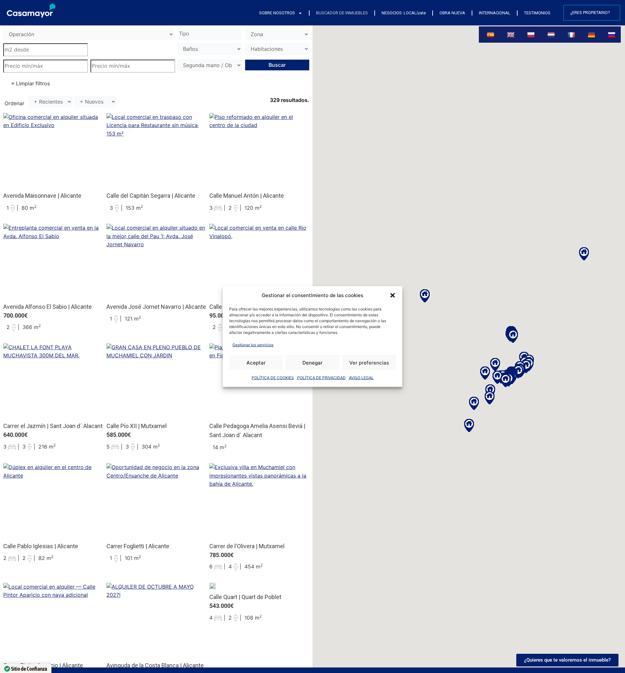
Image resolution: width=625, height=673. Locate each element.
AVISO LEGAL (361, 377)
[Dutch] (552, 34)
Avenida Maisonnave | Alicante (42, 195)
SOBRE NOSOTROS (277, 12)
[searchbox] (210, 34)
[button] (392, 295)
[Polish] (531, 34)
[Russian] (612, 34)
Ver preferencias (369, 362)
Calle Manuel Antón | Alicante (246, 195)
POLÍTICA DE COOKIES (273, 377)
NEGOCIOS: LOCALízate (404, 12)
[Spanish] (491, 34)
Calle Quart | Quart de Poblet (245, 597)
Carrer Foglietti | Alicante (137, 546)
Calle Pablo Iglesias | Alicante (40, 546)
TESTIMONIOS (537, 12)
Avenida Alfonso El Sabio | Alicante (47, 306)
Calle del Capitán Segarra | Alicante (150, 195)
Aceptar (256, 362)
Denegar (312, 362)
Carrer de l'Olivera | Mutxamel (247, 546)
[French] (572, 34)
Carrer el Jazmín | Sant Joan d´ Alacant (53, 425)
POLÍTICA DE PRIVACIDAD (321, 377)
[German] (592, 34)
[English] (511, 34)
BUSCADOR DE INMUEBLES (342, 12)
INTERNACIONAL (494, 12)
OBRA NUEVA (452, 12)
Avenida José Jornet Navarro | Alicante (156, 306)
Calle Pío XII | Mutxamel (136, 425)
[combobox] (209, 34)
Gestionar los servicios (252, 344)
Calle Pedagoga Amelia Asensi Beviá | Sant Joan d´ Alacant (257, 430)
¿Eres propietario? (590, 12)
